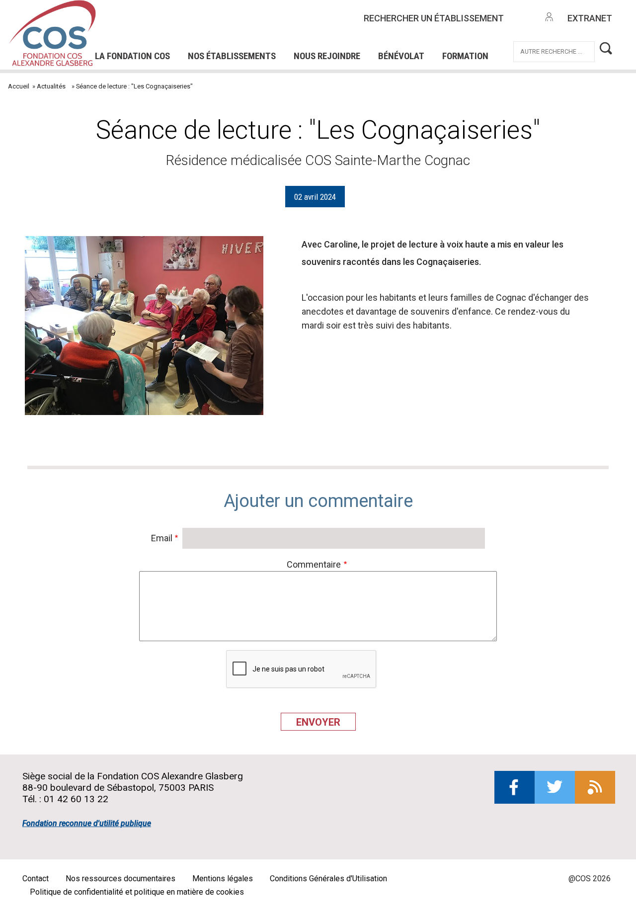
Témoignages (157, 37)
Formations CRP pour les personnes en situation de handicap (241, 22)
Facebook (514, 787)
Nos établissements (232, 56)
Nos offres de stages (344, 9)
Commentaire (314, 564)
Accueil (18, 86)
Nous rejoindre (327, 56)
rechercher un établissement (434, 18)
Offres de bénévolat (257, 37)
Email (161, 538)
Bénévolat (401, 56)
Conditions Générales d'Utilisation (328, 878)
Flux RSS (595, 787)
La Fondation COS (132, 56)
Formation (465, 56)
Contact (35, 878)
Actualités (51, 86)
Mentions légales (222, 878)
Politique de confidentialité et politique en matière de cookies (137, 892)
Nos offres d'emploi (226, 9)
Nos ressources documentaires (120, 878)
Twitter (555, 787)
